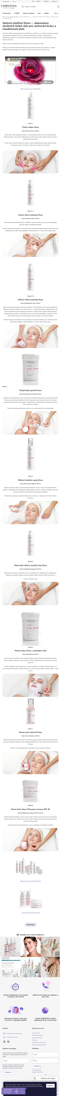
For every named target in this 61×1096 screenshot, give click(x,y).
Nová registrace (36, 1070)
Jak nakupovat (5, 1)
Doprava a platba (37, 1038)
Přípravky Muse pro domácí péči (31, 913)
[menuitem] (6, 13)
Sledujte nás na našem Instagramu (32, 935)
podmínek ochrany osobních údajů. (13, 1068)
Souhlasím (50, 1086)
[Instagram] (8, 1042)
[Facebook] (4, 1042)
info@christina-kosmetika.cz (14, 1033)
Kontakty (34, 1040)
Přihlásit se (8, 1072)
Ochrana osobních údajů (39, 1045)
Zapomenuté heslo (37, 1072)
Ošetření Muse (28, 89)
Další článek (30, 925)
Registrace (54, 1)
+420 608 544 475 (12, 1037)
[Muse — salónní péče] (21, 913)
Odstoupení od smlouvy (39, 1042)
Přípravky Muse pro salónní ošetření (30, 881)
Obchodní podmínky (37, 1035)
